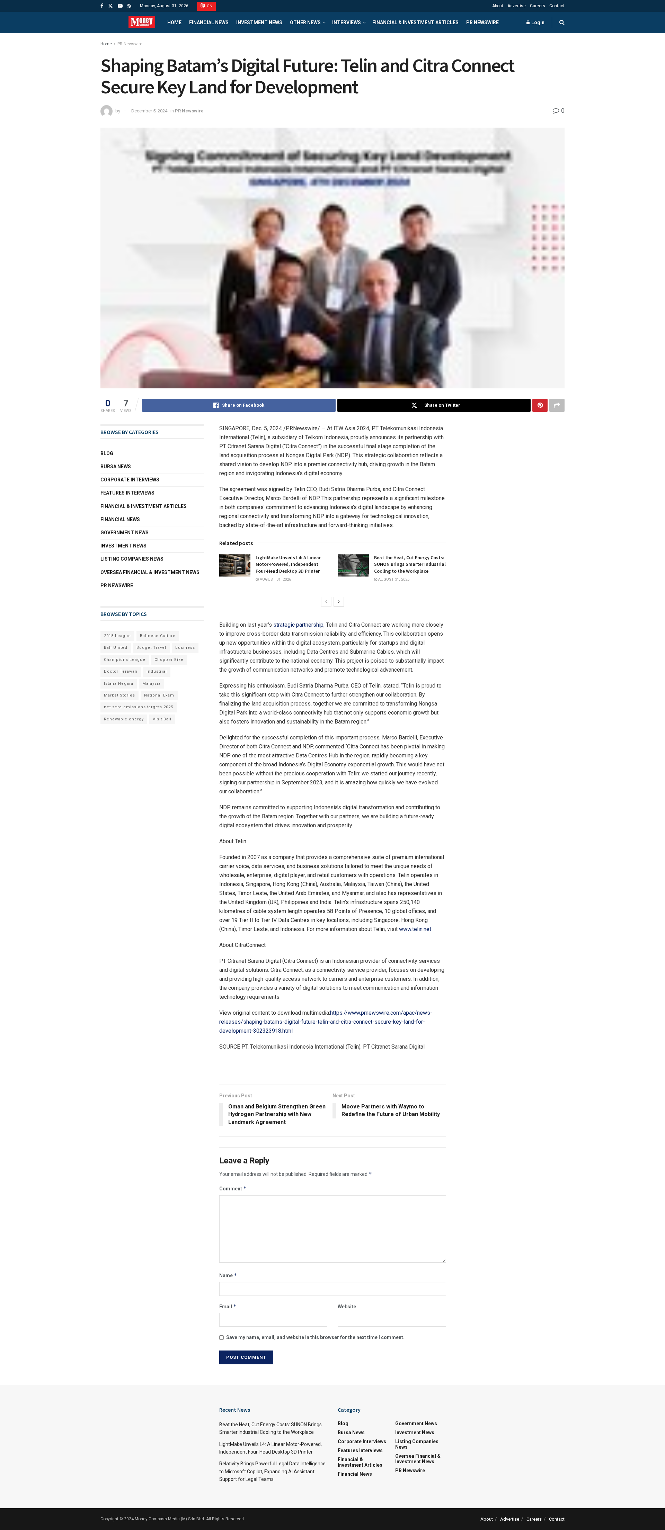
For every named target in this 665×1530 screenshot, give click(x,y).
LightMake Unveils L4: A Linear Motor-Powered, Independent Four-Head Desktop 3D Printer (288, 564)
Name (228, 1275)
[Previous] (326, 602)
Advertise (516, 5)
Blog (106, 453)
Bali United (115, 647)
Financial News (209, 22)
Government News (124, 532)
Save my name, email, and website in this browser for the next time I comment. (315, 1337)
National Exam (159, 695)
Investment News (259, 22)
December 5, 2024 (149, 110)
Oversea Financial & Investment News (150, 572)
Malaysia (151, 683)
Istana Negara (118, 683)
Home (174, 22)
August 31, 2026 (275, 579)
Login (537, 22)
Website (347, 1306)
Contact (557, 5)
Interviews (346, 22)
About (497, 5)
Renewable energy (124, 719)
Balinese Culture (158, 636)
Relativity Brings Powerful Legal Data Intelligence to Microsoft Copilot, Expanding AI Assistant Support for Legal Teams (272, 1471)
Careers (537, 5)
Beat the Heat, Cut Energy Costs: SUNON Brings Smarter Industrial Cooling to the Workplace (410, 564)
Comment (233, 1188)
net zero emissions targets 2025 (138, 707)
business (185, 647)
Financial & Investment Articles (415, 22)
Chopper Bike (169, 659)
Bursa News (115, 466)
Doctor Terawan (121, 671)
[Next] (339, 602)
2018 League (117, 636)
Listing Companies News (131, 559)
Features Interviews (127, 493)
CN (209, 6)
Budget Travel (151, 647)
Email (228, 1306)
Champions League (124, 659)
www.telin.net (415, 929)
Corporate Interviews (129, 479)
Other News (305, 22)
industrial (157, 671)
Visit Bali (162, 719)
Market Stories (119, 695)
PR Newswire (482, 22)
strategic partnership (298, 624)
